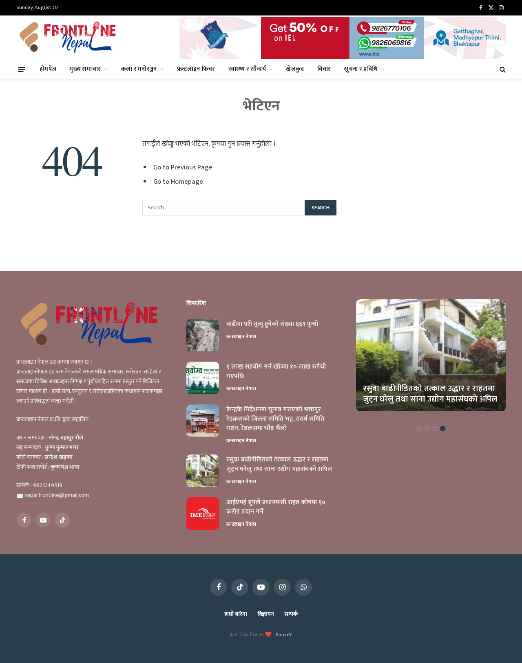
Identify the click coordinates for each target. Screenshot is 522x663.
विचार (324, 69)
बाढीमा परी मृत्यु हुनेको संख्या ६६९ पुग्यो (272, 324)
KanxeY (284, 634)
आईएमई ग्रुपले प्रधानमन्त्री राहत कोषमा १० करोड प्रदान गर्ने (275, 507)
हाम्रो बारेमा (235, 614)
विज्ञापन (265, 614)
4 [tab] (443, 429)
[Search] (502, 69)
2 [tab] (427, 429)
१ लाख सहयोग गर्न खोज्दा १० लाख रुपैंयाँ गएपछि (276, 371)
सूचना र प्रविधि (361, 69)
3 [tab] (435, 429)
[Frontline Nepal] (69, 37)
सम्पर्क (291, 614)
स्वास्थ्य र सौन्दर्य (247, 69)
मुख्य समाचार (85, 69)
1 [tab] (419, 429)
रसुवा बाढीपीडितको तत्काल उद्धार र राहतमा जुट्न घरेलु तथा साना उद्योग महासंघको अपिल (279, 464)
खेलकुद (295, 69)
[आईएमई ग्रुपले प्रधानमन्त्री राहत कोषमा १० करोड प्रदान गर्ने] (202, 513)
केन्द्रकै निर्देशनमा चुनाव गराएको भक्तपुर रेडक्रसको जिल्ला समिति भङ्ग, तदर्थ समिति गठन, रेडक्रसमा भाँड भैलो (275, 419)
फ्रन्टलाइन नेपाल (241, 336)
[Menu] (21, 69)
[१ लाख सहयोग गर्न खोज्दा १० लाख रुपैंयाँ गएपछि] (202, 378)
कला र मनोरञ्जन (139, 69)
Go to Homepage (178, 181)
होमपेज (48, 69)
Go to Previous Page (182, 167)
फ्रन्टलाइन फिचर (196, 69)
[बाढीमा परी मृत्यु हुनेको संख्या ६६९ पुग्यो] (202, 335)
